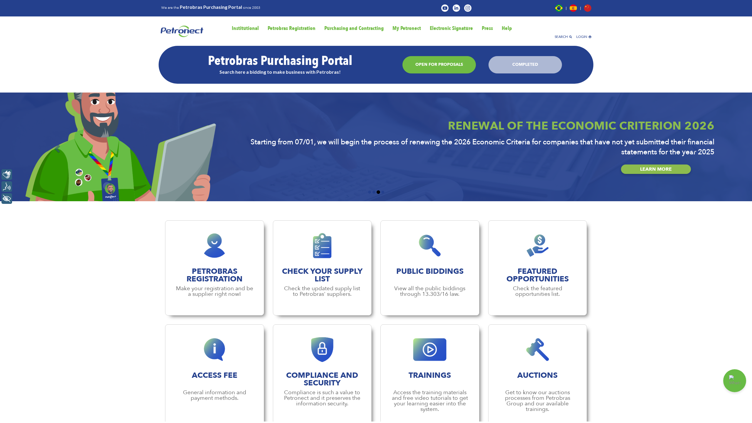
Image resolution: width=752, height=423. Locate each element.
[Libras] (6, 174)
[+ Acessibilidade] (6, 198)
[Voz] (6, 186)
